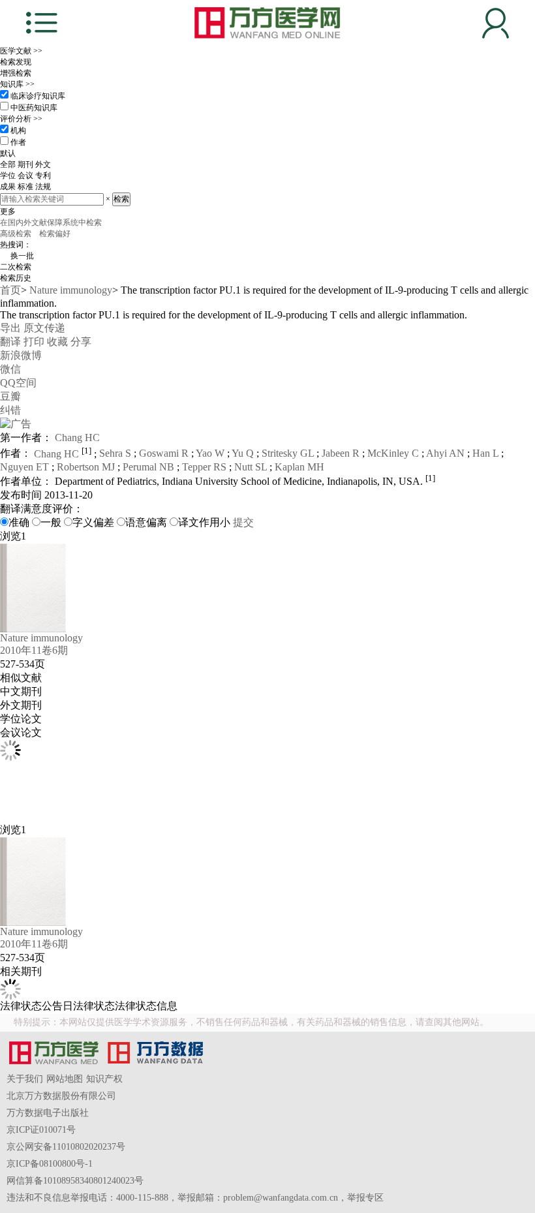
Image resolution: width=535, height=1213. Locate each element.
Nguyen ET (24, 466)
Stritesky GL (288, 453)
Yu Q (243, 453)
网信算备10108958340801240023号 (75, 1181)
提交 (243, 522)
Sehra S (115, 453)
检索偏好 (55, 233)
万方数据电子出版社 (48, 1113)
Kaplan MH (299, 466)
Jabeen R (340, 453)
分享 (45, 369)
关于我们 (25, 1079)
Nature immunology (70, 290)
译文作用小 (204, 522)
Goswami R (164, 453)
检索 (121, 199)
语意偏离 (146, 522)
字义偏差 (93, 522)
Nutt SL (250, 466)
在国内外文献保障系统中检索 (51, 222)
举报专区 (365, 1198)
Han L (485, 453)
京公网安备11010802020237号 (66, 1147)
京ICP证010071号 (41, 1130)
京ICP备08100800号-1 (50, 1164)
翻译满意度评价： (42, 508)
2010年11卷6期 (34, 650)
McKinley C (393, 453)
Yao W (210, 453)
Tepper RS (204, 466)
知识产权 (104, 1079)
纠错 (10, 410)
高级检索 (16, 233)
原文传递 (44, 327)
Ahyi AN (445, 453)
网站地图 (64, 1079)
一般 (50, 522)
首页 (10, 290)
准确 (18, 522)
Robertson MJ (86, 466)
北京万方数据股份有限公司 (61, 1096)
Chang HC (77, 437)
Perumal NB (148, 466)
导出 (10, 327)
